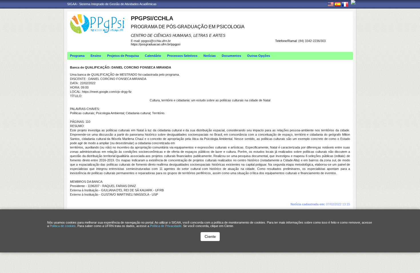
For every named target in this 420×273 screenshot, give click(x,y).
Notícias (209, 55)
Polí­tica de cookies (63, 226)
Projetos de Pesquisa (123, 55)
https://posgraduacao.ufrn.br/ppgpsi (155, 44)
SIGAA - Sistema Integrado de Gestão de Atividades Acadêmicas (112, 4)
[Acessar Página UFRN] (353, 2)
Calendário (153, 55)
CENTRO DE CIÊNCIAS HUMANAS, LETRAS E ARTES (178, 35)
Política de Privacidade (165, 226)
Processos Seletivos (182, 55)
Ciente (210, 236)
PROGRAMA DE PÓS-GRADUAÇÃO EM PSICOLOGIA (188, 26)
